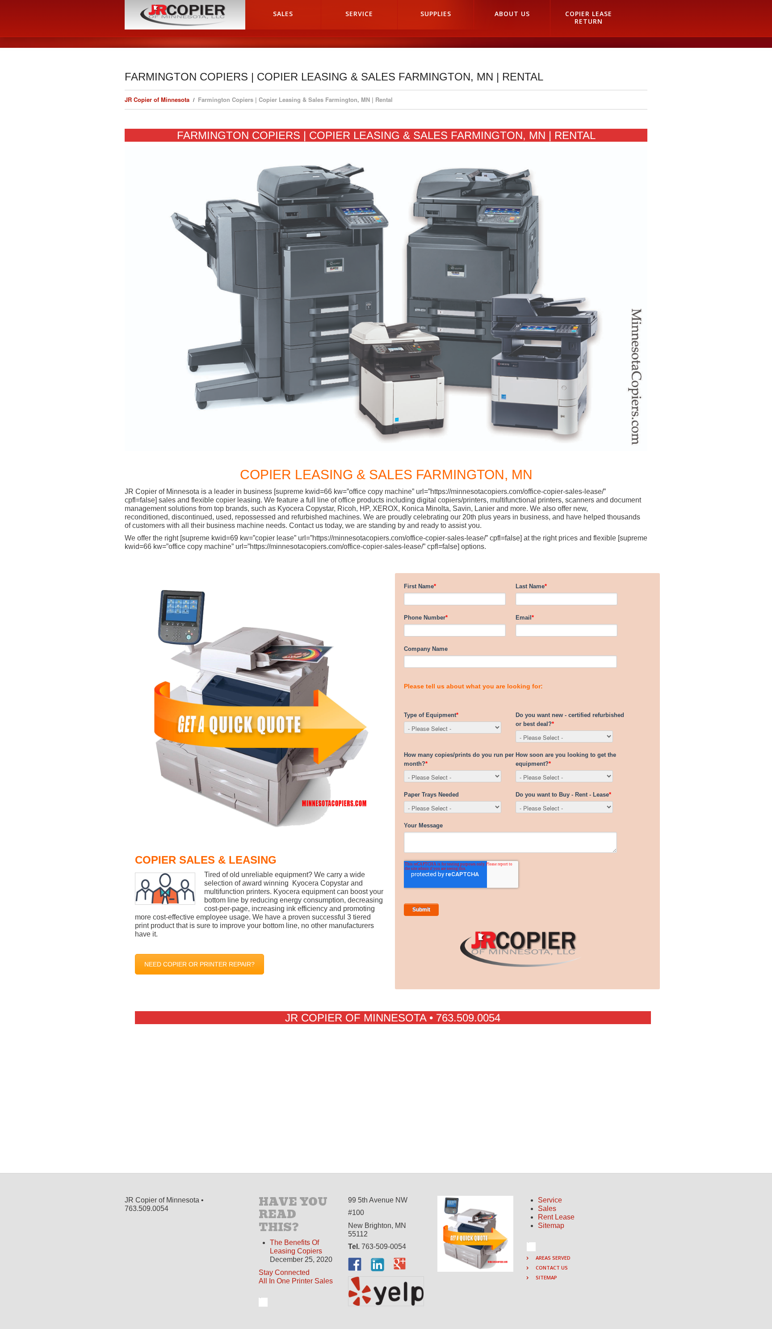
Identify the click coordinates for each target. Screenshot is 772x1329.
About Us (512, 13)
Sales (283, 13)
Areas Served (553, 1257)
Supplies (435, 13)
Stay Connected (284, 1272)
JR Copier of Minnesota (157, 99)
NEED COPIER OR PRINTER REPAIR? (199, 964)
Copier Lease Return (588, 17)
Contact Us (552, 1267)
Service (359, 13)
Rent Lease (556, 1217)
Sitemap (551, 1225)
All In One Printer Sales (296, 1281)
